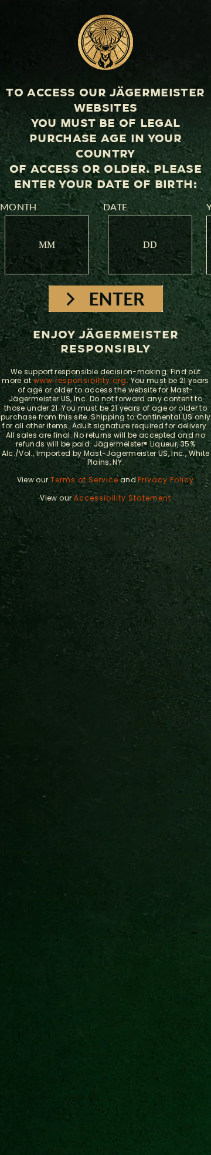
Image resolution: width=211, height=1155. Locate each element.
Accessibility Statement (122, 498)
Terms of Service (84, 480)
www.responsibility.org (80, 380)
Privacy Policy (166, 480)
